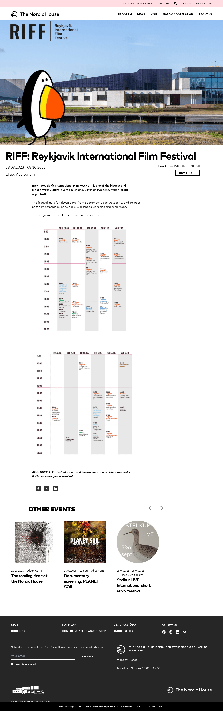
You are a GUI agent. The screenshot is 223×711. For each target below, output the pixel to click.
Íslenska (187, 3)
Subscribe (87, 656)
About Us (205, 14)
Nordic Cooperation (178, 14)
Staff (15, 624)
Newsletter (144, 3)
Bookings (128, 3)
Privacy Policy (156, 706)
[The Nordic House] (36, 14)
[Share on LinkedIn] (55, 488)
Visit (154, 14)
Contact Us (162, 3)
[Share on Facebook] (38, 488)
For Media (69, 624)
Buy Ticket (187, 173)
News (141, 14)
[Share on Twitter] (46, 488)
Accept (140, 706)
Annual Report (123, 630)
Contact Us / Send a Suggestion (84, 630)
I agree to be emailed (25, 664)
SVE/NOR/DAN (203, 3)
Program (125, 14)
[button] (151, 508)
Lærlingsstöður (125, 624)
